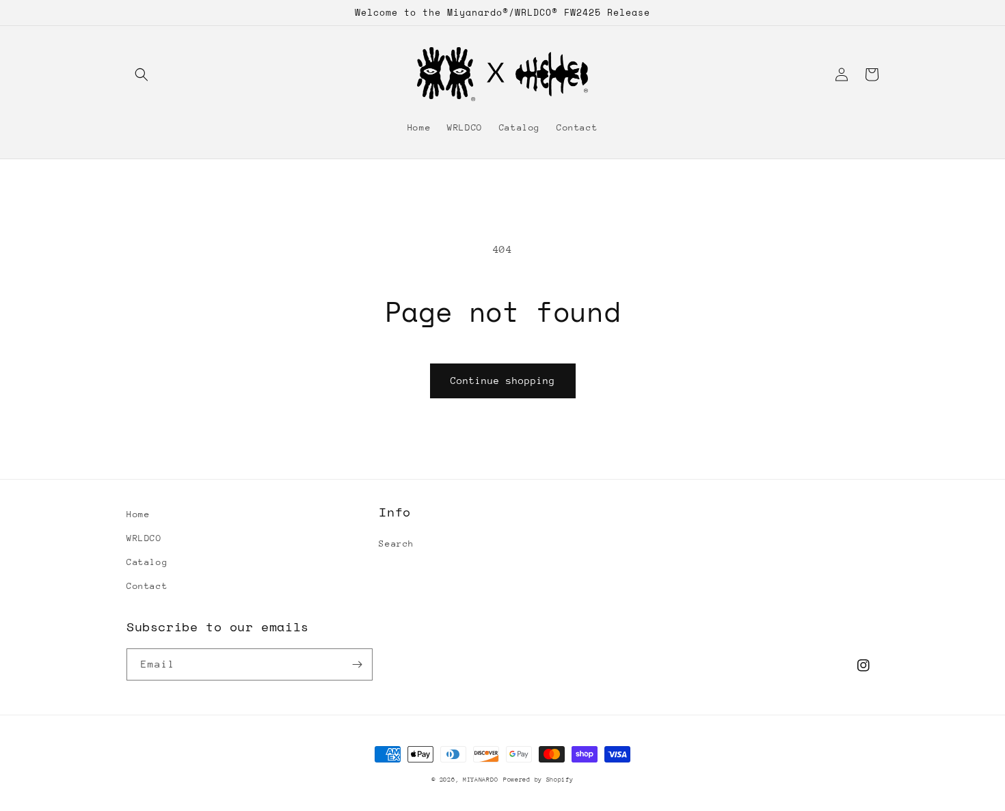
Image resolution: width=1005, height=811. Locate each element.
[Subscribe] (357, 664)
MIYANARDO (480, 779)
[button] (141, 74)
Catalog (147, 562)
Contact (147, 586)
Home (138, 514)
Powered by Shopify (538, 779)
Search (396, 543)
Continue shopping (503, 380)
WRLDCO (144, 538)
